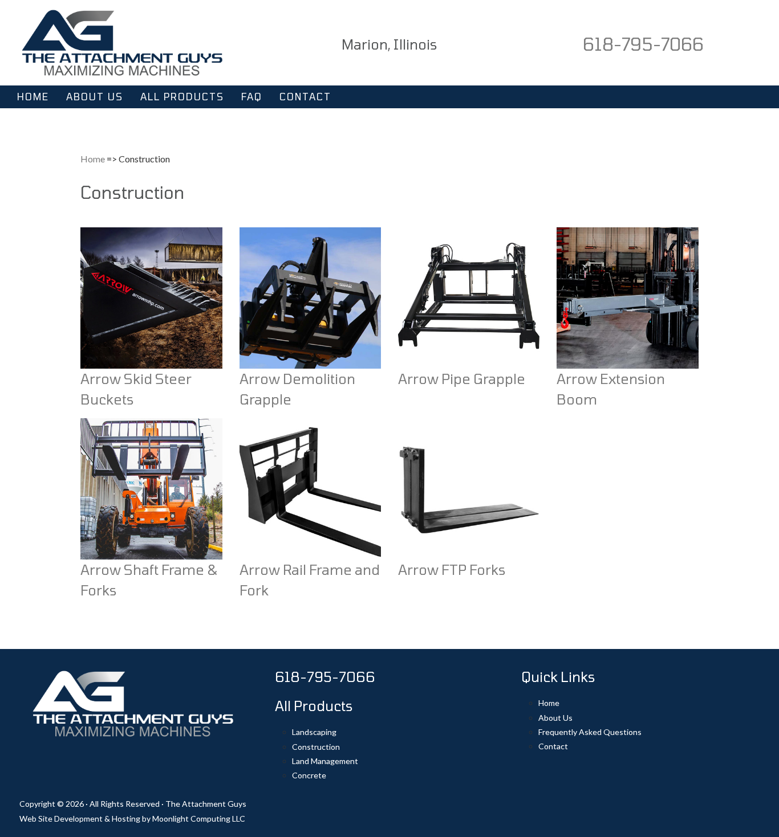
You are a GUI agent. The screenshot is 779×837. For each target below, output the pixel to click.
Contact (553, 746)
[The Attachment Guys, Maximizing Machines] (122, 41)
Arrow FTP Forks (451, 569)
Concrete (309, 775)
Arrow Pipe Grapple (461, 378)
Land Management (325, 761)
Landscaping (314, 732)
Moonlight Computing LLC (198, 818)
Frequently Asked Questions (590, 732)
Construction (316, 747)
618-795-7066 (643, 44)
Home (92, 158)
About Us (555, 717)
